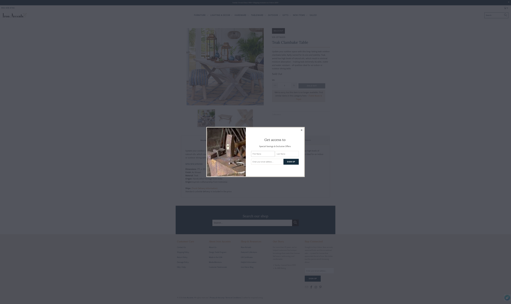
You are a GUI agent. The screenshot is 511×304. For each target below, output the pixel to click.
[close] (301, 130)
